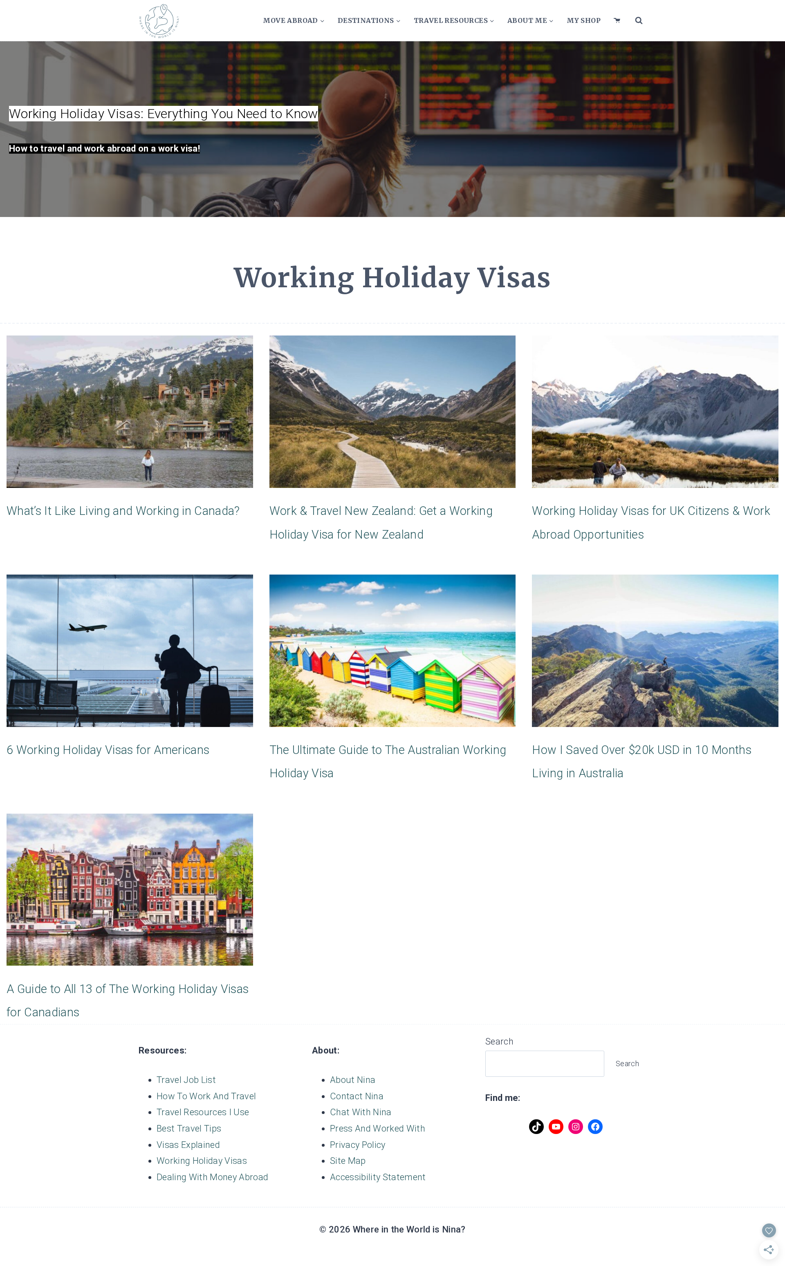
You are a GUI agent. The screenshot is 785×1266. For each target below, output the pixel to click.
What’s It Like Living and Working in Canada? (123, 511)
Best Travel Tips (189, 1128)
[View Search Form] (638, 20)
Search (499, 1041)
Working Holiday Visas (202, 1161)
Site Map (348, 1161)
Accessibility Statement (378, 1177)
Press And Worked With (377, 1128)
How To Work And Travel (206, 1096)
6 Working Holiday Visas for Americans (108, 750)
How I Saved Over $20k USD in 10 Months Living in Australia (641, 761)
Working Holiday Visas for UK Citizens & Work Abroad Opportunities (651, 522)
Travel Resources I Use (203, 1112)
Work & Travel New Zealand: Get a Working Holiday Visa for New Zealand (381, 522)
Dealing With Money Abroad (212, 1177)
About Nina (352, 1080)
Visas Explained (188, 1145)
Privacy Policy (358, 1145)
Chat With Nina (361, 1112)
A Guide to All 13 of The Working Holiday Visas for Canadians (128, 1000)
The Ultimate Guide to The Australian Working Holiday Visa (388, 761)
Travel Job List (186, 1080)
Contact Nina (357, 1096)
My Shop (584, 20)
